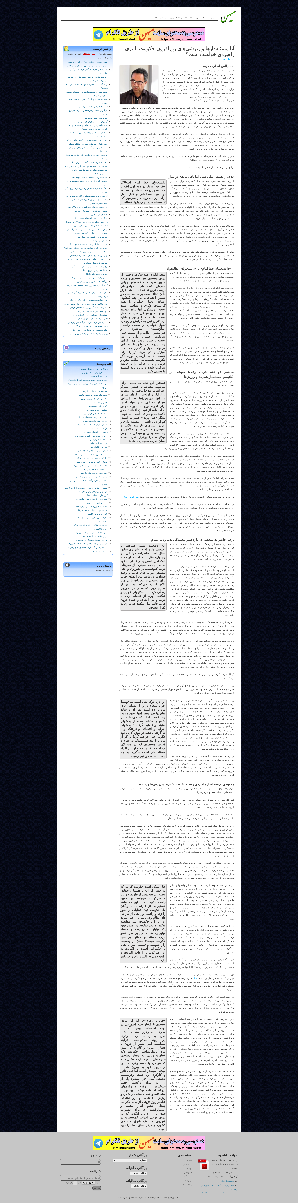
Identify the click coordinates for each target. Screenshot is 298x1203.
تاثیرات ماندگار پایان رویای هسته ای (93, 319)
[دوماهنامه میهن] (224, 16)
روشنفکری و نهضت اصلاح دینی (95, 372)
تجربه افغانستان (101, 529)
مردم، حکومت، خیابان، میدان (95, 536)
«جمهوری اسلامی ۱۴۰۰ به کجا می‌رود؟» (91, 525)
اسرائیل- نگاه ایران (99, 447)
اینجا (137, 497)
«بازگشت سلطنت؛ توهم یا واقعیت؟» (92, 458)
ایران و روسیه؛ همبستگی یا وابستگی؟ (92, 540)
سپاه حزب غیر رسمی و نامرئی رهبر (93, 311)
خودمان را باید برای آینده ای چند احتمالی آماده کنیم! (86, 248)
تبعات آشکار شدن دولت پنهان (95, 118)
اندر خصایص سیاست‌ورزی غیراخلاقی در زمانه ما (87, 300)
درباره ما (188, 1180)
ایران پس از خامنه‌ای (99, 376)
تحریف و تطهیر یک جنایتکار (96, 274)
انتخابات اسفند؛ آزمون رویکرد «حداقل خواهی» (88, 307)
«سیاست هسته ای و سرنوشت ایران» (92, 532)
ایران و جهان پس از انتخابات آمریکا (93, 510)
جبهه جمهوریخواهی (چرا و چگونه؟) (93, 491)
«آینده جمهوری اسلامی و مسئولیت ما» (91, 454)
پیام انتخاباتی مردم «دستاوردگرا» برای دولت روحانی (86, 304)
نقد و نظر (188, 1172)
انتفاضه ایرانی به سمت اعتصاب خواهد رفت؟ (89, 177)
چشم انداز (188, 1164)
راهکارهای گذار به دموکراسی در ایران (92, 369)
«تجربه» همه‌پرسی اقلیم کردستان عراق (91, 436)
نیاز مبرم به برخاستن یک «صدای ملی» (92, 237)
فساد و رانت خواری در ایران (96, 410)
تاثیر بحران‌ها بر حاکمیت (97, 514)
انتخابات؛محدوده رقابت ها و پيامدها (93, 395)
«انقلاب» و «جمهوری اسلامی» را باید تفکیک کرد (88, 252)
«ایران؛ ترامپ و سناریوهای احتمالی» (92, 417)
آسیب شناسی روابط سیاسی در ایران (92, 477)
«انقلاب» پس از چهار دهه (97, 439)
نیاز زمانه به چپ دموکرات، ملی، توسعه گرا (90, 266)
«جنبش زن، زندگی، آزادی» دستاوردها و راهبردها (88, 547)
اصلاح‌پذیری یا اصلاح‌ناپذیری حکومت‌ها (92, 499)
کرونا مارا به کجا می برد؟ (97, 495)
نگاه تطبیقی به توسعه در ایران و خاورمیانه (90, 518)
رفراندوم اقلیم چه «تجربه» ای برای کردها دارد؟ (88, 255)
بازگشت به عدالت (100, 428)
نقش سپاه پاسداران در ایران (95, 391)
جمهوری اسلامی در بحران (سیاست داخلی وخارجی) (86, 488)
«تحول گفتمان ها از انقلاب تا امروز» (93, 425)
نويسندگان (187, 1176)
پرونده (189, 1160)
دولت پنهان (103, 521)
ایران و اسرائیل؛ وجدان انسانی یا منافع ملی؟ (89, 244)
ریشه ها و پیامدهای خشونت (96, 432)
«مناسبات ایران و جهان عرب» (95, 413)
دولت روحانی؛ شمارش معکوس (94, 398)
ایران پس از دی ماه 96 (98, 443)
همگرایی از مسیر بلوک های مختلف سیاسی (90, 218)
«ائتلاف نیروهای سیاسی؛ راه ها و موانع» (91, 465)
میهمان (189, 1168)
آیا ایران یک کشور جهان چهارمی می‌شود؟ (90, 121)
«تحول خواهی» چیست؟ (98, 240)
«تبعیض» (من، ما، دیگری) (97, 503)
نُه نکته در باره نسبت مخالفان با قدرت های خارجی (87, 196)
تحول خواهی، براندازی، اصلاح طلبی (93, 451)
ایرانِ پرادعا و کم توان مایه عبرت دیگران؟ (90, 278)
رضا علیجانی (228, 59)
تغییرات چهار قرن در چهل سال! (95, 270)
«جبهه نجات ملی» (100, 551)
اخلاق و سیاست (101, 402)
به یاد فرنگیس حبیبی (99, 214)
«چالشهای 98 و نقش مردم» (96, 469)
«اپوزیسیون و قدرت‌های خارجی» (94, 473)
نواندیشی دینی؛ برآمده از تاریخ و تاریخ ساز (90, 330)
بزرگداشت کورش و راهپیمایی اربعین (92, 281)
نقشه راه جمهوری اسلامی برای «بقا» (92, 506)
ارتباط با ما (187, 1184)
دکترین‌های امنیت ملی (98, 406)
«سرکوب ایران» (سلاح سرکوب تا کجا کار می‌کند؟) (87, 544)
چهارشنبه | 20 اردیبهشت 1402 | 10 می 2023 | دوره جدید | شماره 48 (185, 18)
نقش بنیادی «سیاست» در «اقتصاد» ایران (90, 315)
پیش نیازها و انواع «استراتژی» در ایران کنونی (88, 333)
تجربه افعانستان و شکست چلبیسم (93, 107)
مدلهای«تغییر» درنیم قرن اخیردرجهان (92, 462)
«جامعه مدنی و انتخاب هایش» (95, 421)
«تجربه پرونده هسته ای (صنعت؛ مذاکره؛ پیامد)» (88, 380)
